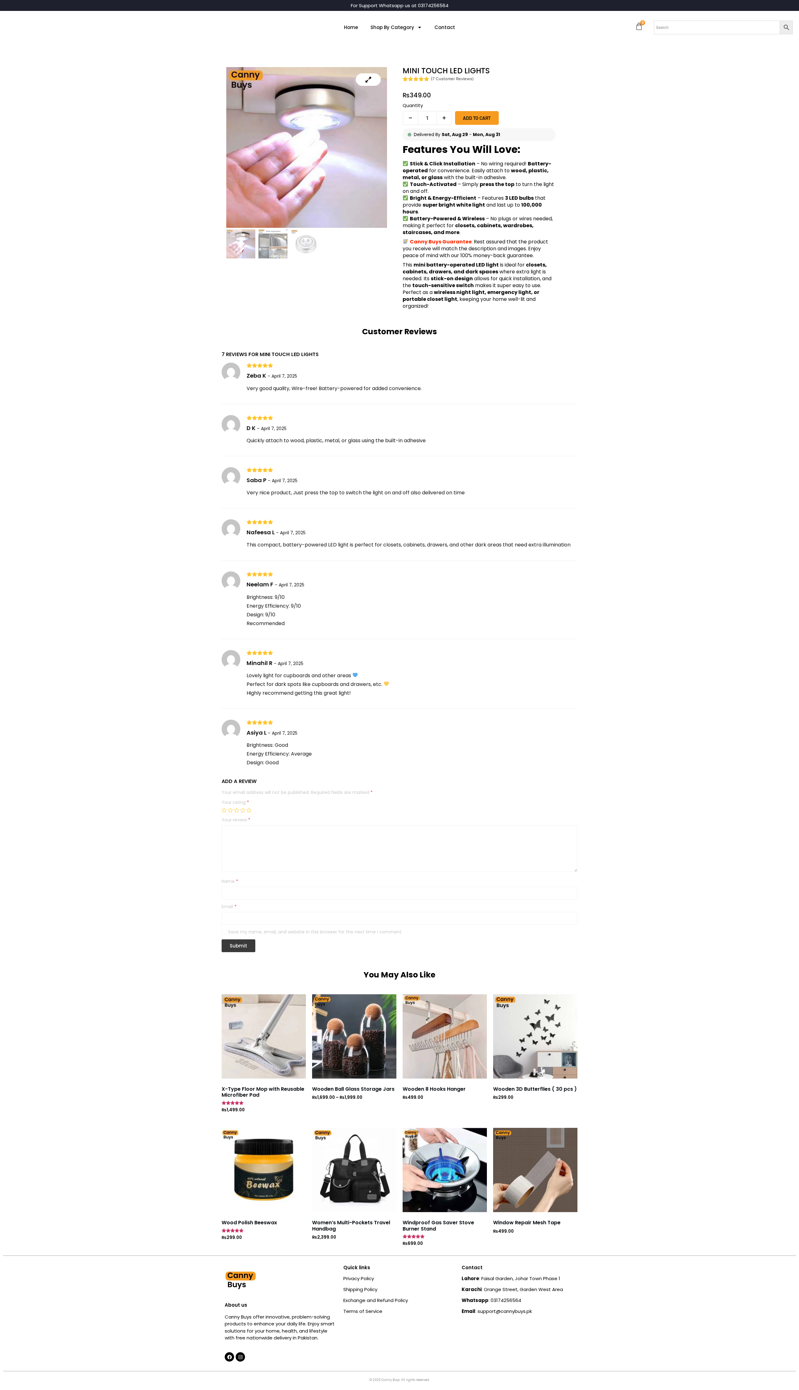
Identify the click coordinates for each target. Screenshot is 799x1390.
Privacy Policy (358, 1278)
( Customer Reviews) (452, 78)
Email (229, 906)
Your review (236, 820)
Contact (444, 27)
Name (230, 881)
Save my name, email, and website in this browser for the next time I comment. (315, 932)
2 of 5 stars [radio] (230, 810)
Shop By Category (392, 27)
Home (351, 27)
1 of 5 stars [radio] (224, 810)
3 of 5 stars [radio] (236, 810)
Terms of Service (362, 1311)
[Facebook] (229, 1357)
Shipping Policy (360, 1289)
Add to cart (477, 118)
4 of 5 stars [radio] (242, 810)
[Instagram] (240, 1357)
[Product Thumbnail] (368, 79)
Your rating (235, 802)
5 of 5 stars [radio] (249, 810)
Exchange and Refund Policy (375, 1300)
